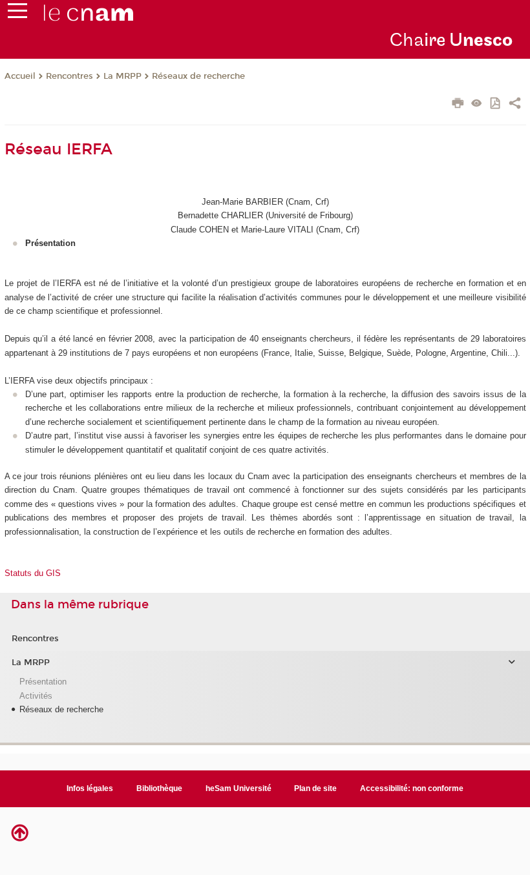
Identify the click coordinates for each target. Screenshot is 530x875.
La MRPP (122, 76)
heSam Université (238, 788)
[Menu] (17, 13)
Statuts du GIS (33, 573)
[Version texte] (476, 104)
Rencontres (69, 76)
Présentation (43, 681)
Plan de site (315, 788)
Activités (35, 696)
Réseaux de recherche (198, 76)
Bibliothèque (159, 788)
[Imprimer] (457, 104)
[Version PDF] (496, 104)
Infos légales (90, 788)
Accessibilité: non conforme (411, 788)
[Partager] (514, 104)
